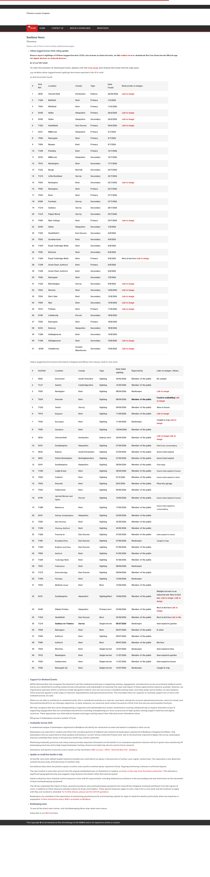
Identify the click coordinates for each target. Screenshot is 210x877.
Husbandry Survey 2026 (41, 723)
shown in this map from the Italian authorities (142, 771)
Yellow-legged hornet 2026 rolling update (49, 51)
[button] (44, 28)
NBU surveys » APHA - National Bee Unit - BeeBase (114, 750)
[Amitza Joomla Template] (39, 17)
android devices (58, 58)
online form (126, 55)
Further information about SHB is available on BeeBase (66, 799)
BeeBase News (36, 37)
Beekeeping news (38, 804)
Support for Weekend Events (43, 679)
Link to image (128, 94)
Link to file (176, 617)
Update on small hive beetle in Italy (46, 754)
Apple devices (40, 58)
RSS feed (49, 813)
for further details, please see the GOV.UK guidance (85, 792)
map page (93, 68)
